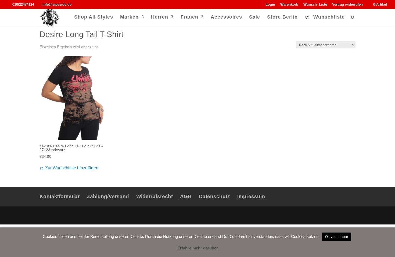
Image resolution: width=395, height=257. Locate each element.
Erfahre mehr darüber (197, 248)
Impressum (251, 196)
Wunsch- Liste (315, 4)
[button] (69, 168)
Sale (254, 17)
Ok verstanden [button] (336, 237)
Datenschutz (214, 196)
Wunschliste (328, 17)
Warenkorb (289, 4)
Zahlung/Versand (108, 196)
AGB (186, 196)
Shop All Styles (93, 17)
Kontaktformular (60, 196)
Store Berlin (282, 17)
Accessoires (226, 17)
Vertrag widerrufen (347, 4)
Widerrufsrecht (154, 196)
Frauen (189, 17)
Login (270, 4)
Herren (159, 17)
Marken (129, 17)
